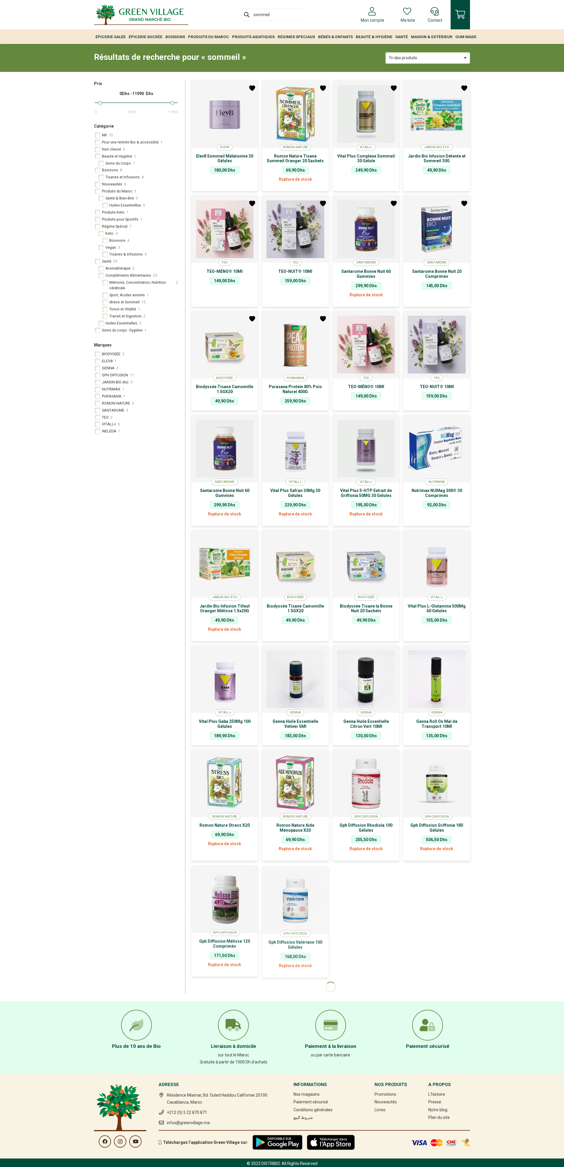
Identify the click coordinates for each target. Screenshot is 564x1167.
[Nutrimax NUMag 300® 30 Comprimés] (436, 448)
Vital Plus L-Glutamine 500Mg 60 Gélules (437, 608)
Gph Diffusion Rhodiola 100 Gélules (366, 828)
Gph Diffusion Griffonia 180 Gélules (436, 828)
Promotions (385, 1094)
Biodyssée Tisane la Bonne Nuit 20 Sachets (366, 608)
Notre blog (437, 1109)
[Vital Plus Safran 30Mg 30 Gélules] (295, 448)
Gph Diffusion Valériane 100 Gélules (295, 943)
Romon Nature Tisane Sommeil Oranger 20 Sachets (295, 158)
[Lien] (141, 14)
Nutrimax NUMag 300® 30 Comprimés (437, 493)
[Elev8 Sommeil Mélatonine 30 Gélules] (225, 114)
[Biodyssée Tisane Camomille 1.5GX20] (225, 344)
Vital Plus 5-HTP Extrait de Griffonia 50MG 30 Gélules (366, 493)
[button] (225, 186)
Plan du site (439, 1117)
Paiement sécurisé (310, 1102)
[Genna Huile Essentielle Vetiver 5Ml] (295, 679)
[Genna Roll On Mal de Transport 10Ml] (436, 679)
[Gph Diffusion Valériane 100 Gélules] (295, 898)
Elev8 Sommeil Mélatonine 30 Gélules (224, 158)
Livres (380, 1109)
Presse (434, 1102)
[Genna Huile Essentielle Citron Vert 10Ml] (366, 679)
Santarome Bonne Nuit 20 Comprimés (436, 274)
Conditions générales (313, 1109)
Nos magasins (306, 1094)
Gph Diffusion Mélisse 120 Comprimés (224, 943)
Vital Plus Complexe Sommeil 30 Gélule (366, 158)
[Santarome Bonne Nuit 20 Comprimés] (436, 229)
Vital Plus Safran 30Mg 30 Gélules (295, 493)
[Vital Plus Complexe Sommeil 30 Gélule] (366, 114)
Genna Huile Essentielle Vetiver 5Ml (295, 724)
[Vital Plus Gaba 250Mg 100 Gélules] (225, 679)
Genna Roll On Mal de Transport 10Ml (436, 724)
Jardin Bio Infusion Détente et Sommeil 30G (437, 158)
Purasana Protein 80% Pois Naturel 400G (295, 389)
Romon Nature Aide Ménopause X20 (295, 828)
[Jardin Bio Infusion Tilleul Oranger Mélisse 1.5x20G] (225, 564)
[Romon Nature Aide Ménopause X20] (295, 783)
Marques (103, 345)
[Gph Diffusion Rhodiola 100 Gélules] (366, 783)
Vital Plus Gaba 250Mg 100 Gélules (225, 724)
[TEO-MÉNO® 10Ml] (225, 229)
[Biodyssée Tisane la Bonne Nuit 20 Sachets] (366, 564)
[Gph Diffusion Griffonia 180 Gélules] (436, 783)
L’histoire (436, 1094)
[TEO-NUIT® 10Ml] (295, 229)
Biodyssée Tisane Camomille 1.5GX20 (224, 389)
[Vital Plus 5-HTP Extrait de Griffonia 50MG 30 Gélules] (366, 448)
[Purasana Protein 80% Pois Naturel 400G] (295, 344)
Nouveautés (386, 1102)
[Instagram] (120, 1141)
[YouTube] (135, 1141)
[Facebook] (105, 1141)
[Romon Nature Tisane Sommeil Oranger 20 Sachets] (295, 114)
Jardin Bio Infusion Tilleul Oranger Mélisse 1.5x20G (225, 608)
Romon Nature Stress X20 (224, 825)
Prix (98, 83)
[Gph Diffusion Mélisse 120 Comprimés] (225, 898)
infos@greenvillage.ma (188, 1122)
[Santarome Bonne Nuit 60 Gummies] (366, 229)
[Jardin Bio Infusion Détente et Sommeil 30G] (436, 114)
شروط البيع (303, 1117)
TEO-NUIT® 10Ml (295, 271)
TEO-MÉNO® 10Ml (225, 271)
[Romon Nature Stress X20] (225, 783)
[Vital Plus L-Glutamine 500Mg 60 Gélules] (436, 564)
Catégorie (104, 126)
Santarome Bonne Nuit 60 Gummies (366, 274)
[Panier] (460, 14)
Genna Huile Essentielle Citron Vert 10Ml (366, 724)
